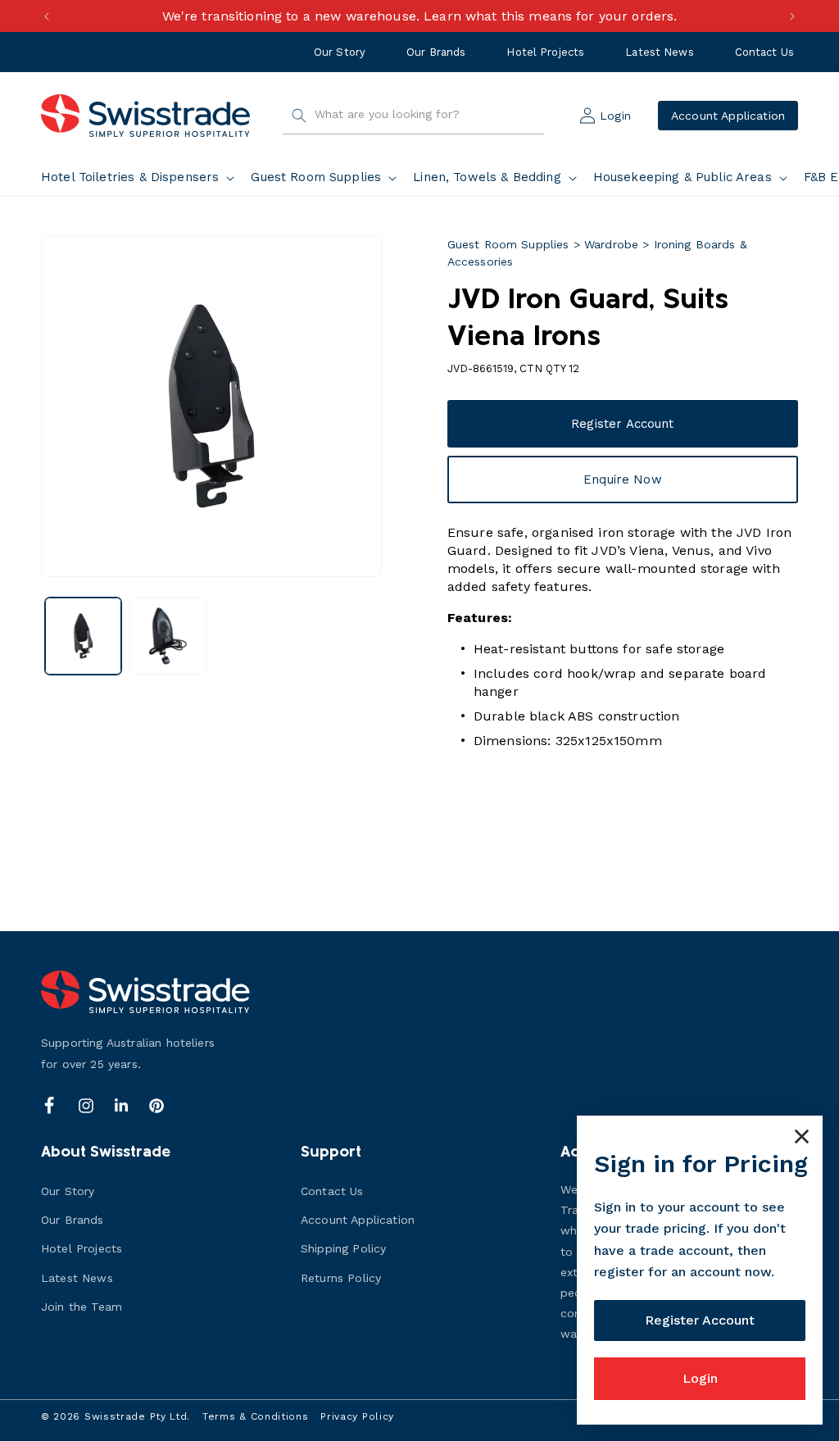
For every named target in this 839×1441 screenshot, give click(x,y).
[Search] (299, 116)
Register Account (622, 423)
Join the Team (81, 1306)
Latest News (659, 52)
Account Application (728, 115)
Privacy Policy (357, 1416)
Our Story (339, 52)
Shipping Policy (343, 1248)
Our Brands (435, 52)
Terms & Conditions (255, 1416)
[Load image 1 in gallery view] (83, 636)
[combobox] (413, 116)
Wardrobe (611, 244)
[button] (141, 178)
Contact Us (764, 52)
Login (700, 1378)
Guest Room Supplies (508, 244)
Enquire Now (622, 479)
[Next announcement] (792, 16)
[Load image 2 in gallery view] (167, 636)
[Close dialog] (801, 1136)
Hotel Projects (545, 52)
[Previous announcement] (47, 16)
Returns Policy (341, 1277)
